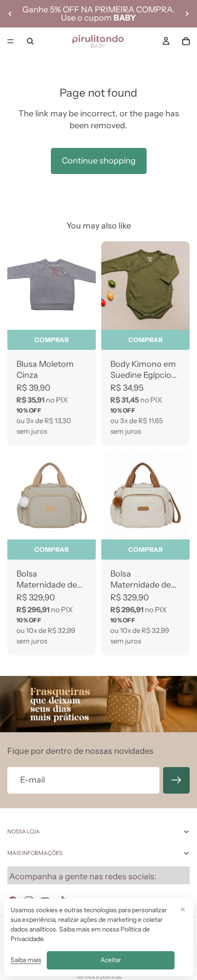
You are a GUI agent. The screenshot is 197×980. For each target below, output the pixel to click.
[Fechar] (182, 909)
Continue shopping (99, 161)
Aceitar (110, 960)
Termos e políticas (98, 976)
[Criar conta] (176, 780)
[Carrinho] (186, 41)
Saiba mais (26, 960)
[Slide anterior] (10, 14)
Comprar (51, 340)
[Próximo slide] (187, 14)
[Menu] (10, 41)
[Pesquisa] (30, 41)
